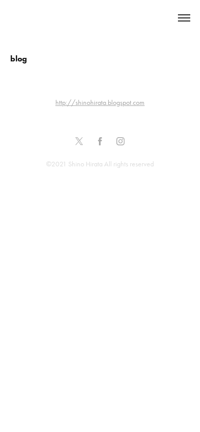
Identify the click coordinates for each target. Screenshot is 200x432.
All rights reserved (129, 164)
